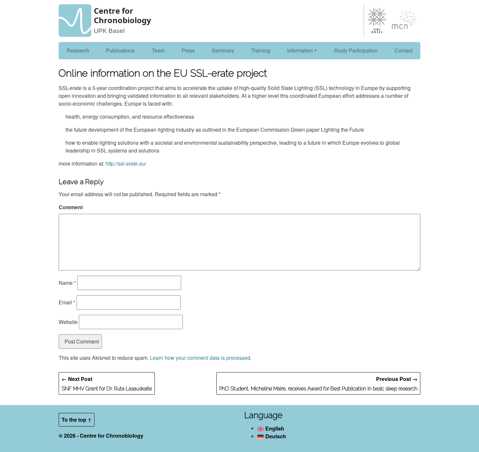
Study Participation (356, 50)
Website (68, 322)
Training (260, 50)
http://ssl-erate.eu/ (126, 163)
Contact (404, 50)
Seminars (223, 50)
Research (77, 50)
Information (300, 50)
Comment (71, 207)
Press (188, 50)
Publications (120, 50)
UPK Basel (109, 30)
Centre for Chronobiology (122, 15)
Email (67, 302)
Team (158, 50)
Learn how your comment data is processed (200, 357)
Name (67, 282)
